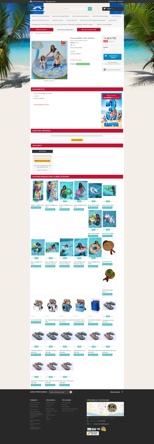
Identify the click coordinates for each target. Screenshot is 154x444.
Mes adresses (65, 406)
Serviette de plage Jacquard (40, 16)
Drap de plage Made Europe (61, 16)
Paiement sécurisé (50, 415)
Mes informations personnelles (70, 408)
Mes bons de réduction (68, 411)
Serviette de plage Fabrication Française (92, 20)
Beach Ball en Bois (107, 261)
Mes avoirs (65, 404)
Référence (72, 42)
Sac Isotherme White (36, 320)
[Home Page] (32, 33)
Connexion (120, 1)
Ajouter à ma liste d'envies (113, 69)
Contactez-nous (112, 1)
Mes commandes (66, 402)
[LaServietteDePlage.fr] (45, 9)
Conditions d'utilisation (52, 411)
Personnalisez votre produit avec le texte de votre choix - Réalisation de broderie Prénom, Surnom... (63, 24)
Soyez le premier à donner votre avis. (79, 40)
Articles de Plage (71, 20)
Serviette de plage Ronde (100, 16)
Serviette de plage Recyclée (40, 20)
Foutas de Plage (116, 16)
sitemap (48, 419)
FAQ (47, 417)
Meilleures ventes (50, 402)
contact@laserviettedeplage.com (101, 424)
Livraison (48, 406)
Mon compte (66, 400)
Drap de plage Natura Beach (80, 16)
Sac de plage (112, 20)
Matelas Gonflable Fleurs (37, 205)
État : (71, 45)
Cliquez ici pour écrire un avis (42, 160)
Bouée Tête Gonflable (93, 205)
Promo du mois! (34, 409)
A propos (48, 413)
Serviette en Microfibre (104, 24)
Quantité (105, 47)
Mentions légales (50, 408)
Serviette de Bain (57, 20)
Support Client (51, 1)
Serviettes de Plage (35, 402)
